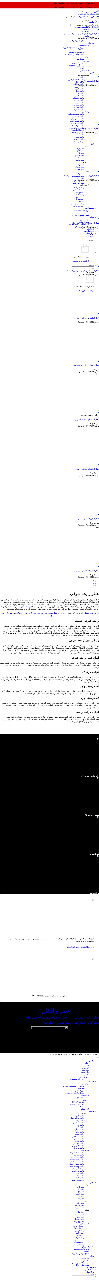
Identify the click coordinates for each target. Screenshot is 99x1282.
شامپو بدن (80, 1175)
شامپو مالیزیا (79, 1148)
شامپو (91, 1111)
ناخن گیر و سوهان (77, 1079)
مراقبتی (91, 1081)
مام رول (86, 1100)
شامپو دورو (80, 1125)
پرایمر (87, 36)
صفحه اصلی (89, 1270)
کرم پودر (85, 29)
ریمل (87, 1063)
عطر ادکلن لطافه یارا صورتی (87, 571)
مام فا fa (81, 1107)
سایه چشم (85, 1072)
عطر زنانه (53, 613)
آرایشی (91, 22)
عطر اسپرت (80, 1208)
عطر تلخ (49, 1022)
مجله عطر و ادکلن (82, 1265)
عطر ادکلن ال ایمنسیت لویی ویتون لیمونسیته (81, 176)
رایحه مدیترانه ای (78, 1242)
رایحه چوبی (80, 1235)
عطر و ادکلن (80, 16)
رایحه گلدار (80, 1233)
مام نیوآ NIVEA (78, 1102)
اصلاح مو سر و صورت (80, 1254)
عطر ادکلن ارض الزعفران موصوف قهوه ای (81, 34)
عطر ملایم (80, 1198)
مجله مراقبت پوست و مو (79, 1263)
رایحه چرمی (80, 1240)
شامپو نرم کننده (78, 1171)
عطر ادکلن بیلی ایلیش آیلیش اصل (85, 223)
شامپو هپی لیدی (78, 1146)
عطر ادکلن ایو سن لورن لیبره (87, 469)
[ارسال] (93, 268)
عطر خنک (10, 613)
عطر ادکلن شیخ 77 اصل (89, 81)
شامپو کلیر (80, 77)
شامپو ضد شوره (78, 1155)
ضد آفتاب (81, 1088)
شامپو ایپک (80, 1132)
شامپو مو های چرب (77, 1166)
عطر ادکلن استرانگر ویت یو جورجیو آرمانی (82, 270)
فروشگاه (90, 16)
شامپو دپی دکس (78, 1136)
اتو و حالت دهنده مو (81, 1249)
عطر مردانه (42, 613)
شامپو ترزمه (79, 1141)
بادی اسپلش (84, 1109)
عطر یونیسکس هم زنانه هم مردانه (46, 1017)
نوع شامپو (85, 1150)
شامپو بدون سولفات (76, 1152)
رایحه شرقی (80, 1237)
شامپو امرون (79, 1139)
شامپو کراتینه (79, 1178)
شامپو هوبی (80, 1134)
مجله (92, 1256)
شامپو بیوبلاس (79, 1143)
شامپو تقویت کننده (77, 1159)
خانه (97, 16)
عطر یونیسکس (21, 613)
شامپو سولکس (79, 1123)
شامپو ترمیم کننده (77, 123)
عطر (92, 1182)
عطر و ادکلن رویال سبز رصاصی (86, 365)
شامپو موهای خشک (77, 125)
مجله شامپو (84, 220)
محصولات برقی (88, 1247)
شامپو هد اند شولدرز (76, 80)
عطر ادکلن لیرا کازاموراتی (88, 519)
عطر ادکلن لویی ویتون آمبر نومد (86, 419)
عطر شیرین (64, 1022)
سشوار (86, 1251)
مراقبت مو (85, 1095)
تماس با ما (90, 1274)
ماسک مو (81, 1097)
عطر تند (81, 1196)
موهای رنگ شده (78, 1180)
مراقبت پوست (83, 1084)
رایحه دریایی (80, 1231)
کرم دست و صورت (77, 1091)
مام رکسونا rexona (77, 1104)
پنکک (87, 1065)
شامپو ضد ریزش (78, 1157)
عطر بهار (81, 174)
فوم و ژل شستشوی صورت (74, 1086)
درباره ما (90, 1272)
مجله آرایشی (84, 1260)
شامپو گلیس (80, 1127)
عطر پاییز (81, 178)
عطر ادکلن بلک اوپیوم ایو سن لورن (85, 128)
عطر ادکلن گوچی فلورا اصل (88, 318)
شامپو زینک (80, 1120)
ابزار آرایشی (84, 1077)
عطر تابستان (79, 1214)
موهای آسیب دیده (78, 130)
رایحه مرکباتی (79, 1244)
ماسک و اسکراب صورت (75, 1093)
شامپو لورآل (80, 1130)
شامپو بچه (80, 1173)
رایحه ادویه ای (79, 1226)
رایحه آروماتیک (79, 1228)
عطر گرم (32, 613)
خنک (80, 1022)
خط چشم (85, 31)
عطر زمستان (79, 1219)
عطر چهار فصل (78, 1221)
